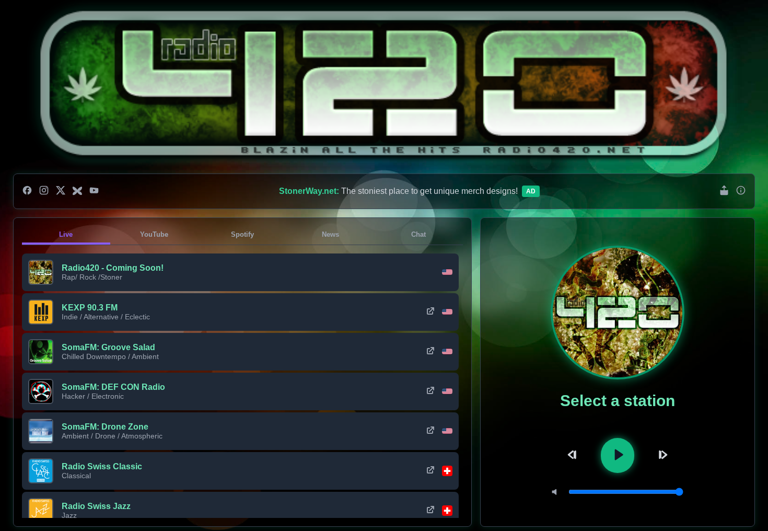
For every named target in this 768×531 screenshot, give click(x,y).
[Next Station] (661, 455)
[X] (60, 191)
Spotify (242, 234)
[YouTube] (94, 191)
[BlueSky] (77, 191)
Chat (418, 234)
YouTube (154, 234)
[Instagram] (44, 191)
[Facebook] (27, 191)
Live (66, 234)
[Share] (724, 191)
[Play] (617, 455)
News (330, 234)
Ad (531, 191)
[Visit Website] (430, 312)
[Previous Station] (573, 455)
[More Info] (741, 191)
